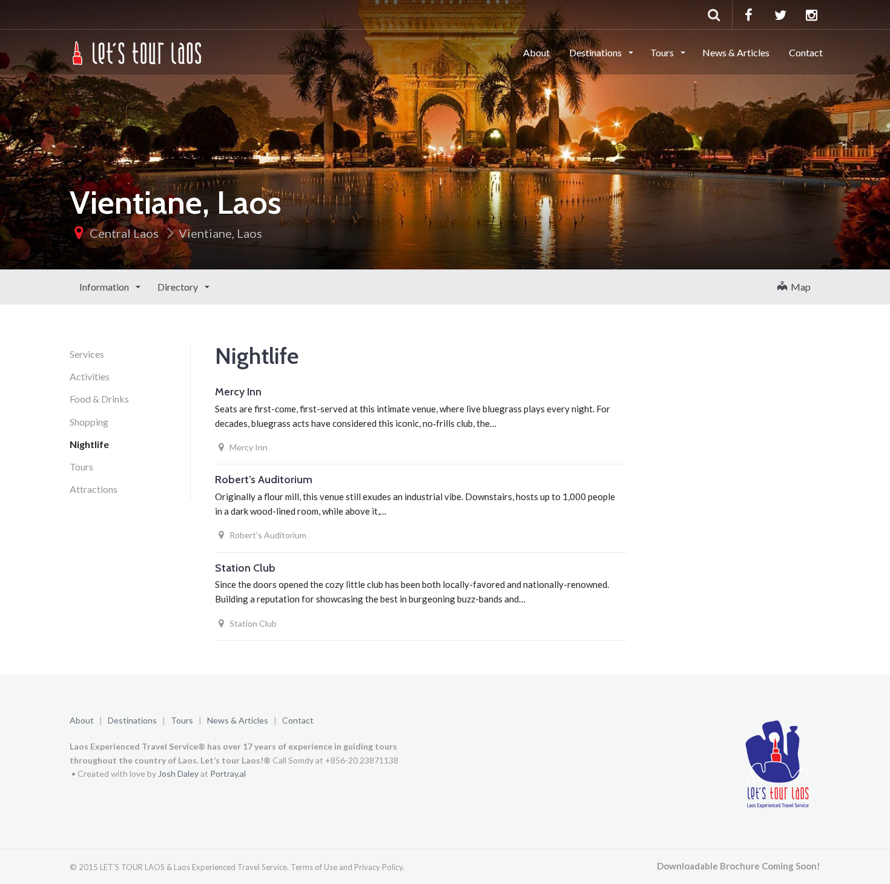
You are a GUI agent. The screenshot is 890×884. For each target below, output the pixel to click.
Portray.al (228, 773)
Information (105, 286)
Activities (90, 376)
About (536, 52)
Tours (663, 52)
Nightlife (89, 444)
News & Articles (736, 52)
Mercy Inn (238, 391)
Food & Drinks (99, 398)
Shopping (89, 421)
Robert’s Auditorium (263, 479)
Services (87, 354)
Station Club (245, 568)
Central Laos (124, 233)
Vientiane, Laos (220, 233)
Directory (178, 286)
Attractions (93, 489)
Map (799, 286)
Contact (806, 52)
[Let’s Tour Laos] (138, 51)
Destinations (596, 52)
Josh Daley (178, 773)
